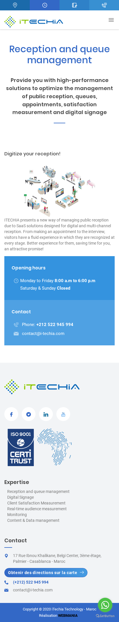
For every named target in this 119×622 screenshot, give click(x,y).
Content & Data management (33, 520)
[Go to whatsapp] (105, 605)
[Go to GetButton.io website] (105, 616)
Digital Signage (20, 497)
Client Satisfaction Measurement (36, 503)
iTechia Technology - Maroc (74, 609)
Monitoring (17, 514)
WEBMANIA (68, 615)
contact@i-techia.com (43, 333)
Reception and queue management (38, 491)
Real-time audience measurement (37, 508)
